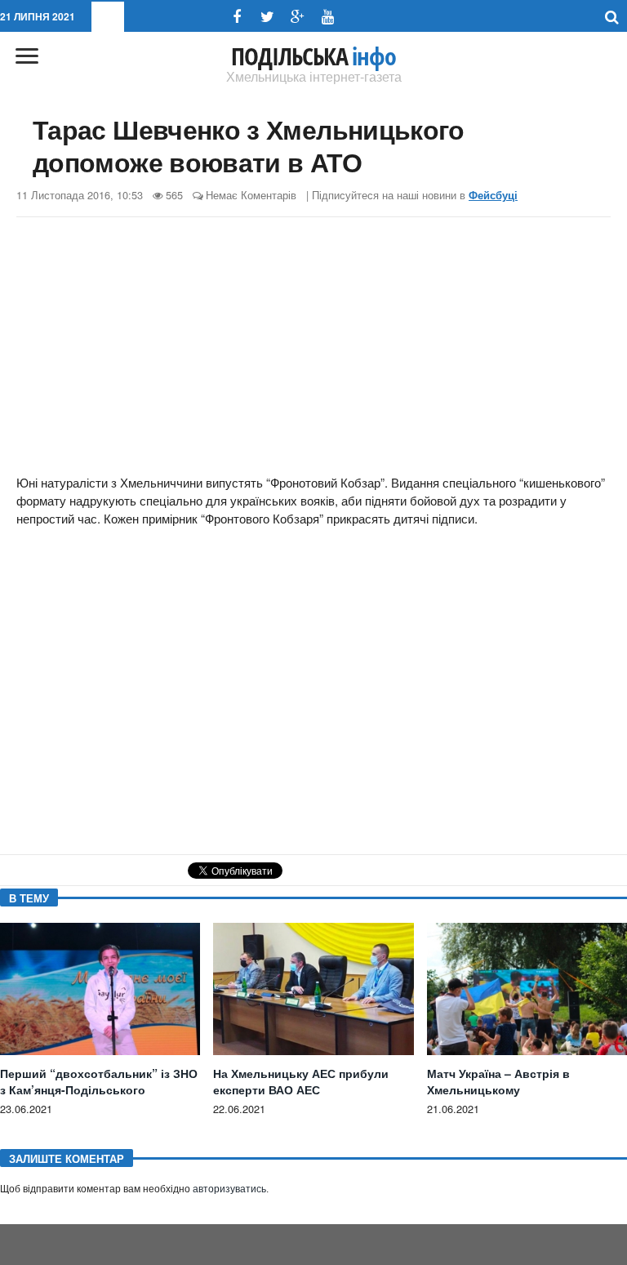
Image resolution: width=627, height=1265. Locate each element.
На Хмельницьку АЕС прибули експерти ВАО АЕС (301, 1081)
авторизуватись (229, 1189)
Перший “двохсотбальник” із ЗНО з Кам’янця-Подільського (99, 1081)
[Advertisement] (313, 348)
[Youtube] (328, 17)
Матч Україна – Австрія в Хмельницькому (498, 1081)
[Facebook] (237, 17)
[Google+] (297, 17)
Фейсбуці (493, 195)
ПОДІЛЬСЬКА (313, 56)
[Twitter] (267, 17)
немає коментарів (251, 195)
